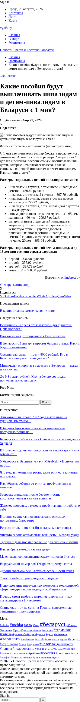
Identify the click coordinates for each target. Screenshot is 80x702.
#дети (49, 634)
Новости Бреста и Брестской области (27, 50)
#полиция (41, 648)
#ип (23, 639)
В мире (14, 39)
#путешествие (9, 653)
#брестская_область (30, 630)
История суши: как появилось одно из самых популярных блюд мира (32, 518)
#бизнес (72, 625)
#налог (45, 644)
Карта (13, 20)
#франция (46, 657)
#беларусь (7, 284)
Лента (13, 16)
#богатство (6, 630)
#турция (27, 657)
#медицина (33, 644)
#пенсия (6, 649)
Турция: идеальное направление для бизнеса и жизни (39, 542)
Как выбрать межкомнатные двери (25, 549)
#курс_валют (9, 644)
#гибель (6, 634)
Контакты (16, 13)
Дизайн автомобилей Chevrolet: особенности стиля (37, 571)
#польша (55, 648)
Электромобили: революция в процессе (29, 578)
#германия (62, 630)
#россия (48, 653)
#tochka (16, 625)
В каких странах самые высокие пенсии (29, 310)
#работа (34, 653)
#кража (63, 639)
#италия (29, 639)
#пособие (69, 648)
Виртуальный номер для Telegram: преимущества (36, 564)
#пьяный (23, 653)
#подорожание (23, 649)
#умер (36, 657)
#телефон (5, 657)
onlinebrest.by (70, 277)
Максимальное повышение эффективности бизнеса (37, 556)
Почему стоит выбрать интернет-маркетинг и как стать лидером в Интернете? (36, 598)
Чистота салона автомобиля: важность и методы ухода (39, 535)
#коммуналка (52, 639)
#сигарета (63, 653)
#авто (28, 625)
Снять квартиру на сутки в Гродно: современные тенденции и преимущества (35, 609)
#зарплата (10, 638)
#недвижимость (62, 644)
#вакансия (47, 630)
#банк (36, 625)
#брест (16, 630)
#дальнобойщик (23, 634)
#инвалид (22, 284)
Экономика (17, 42)
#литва (22, 644)
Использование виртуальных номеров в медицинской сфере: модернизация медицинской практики (39, 587)
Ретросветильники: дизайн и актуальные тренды (35, 527)
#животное (60, 634)
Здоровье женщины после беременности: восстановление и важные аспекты (30, 496)
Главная (14, 35)
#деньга (40, 634)
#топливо (16, 657)
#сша (74, 653)
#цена (55, 657)
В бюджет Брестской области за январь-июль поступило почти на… (32, 430)
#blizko (4, 625)
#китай (39, 639)
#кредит (74, 639)
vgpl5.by (6, 28)
